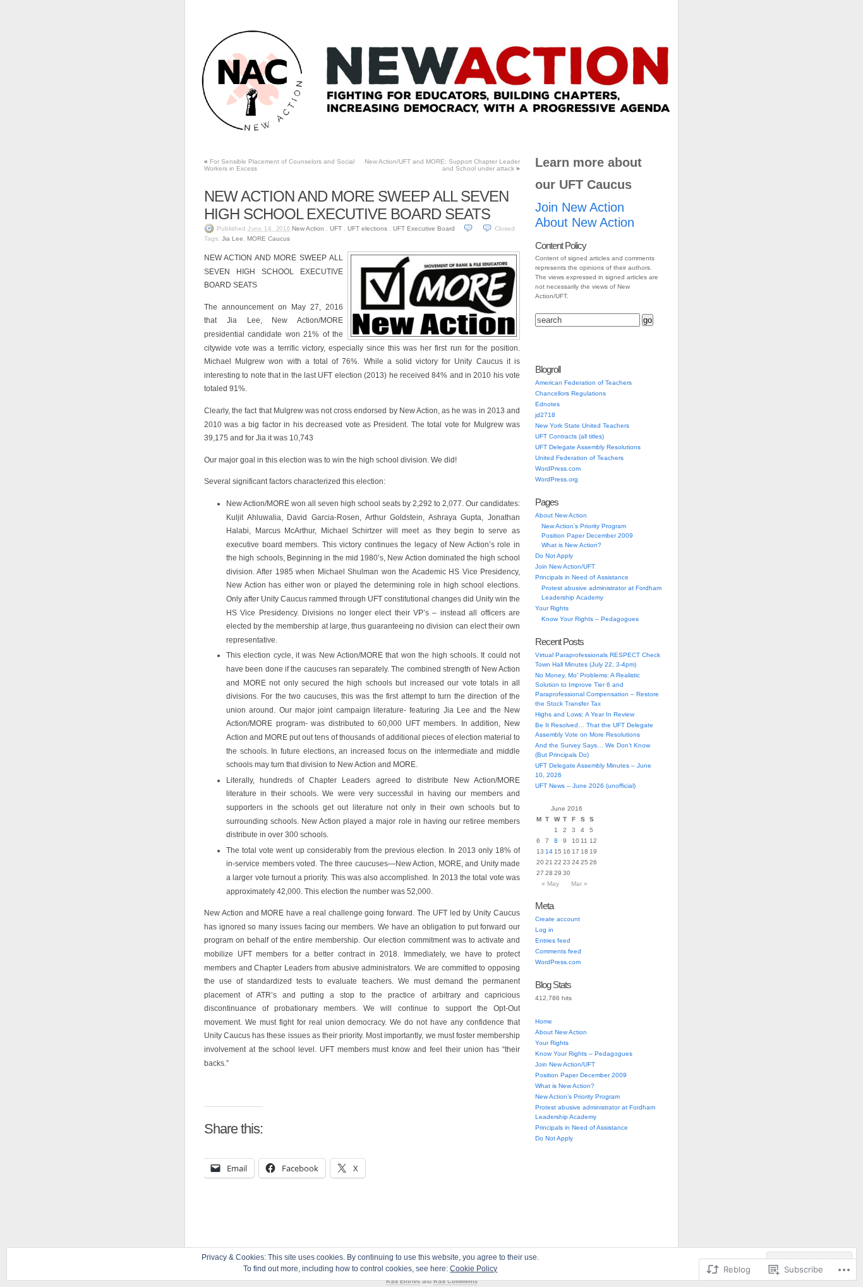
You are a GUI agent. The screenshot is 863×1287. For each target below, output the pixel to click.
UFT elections (367, 228)
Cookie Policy (473, 1268)
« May (550, 883)
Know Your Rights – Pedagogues (590, 618)
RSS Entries (403, 1281)
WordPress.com (558, 468)
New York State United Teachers (582, 425)
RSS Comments (455, 1281)
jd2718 (545, 414)
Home (543, 1021)
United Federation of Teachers (579, 457)
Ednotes (547, 404)
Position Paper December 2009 (587, 535)
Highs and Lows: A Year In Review (584, 714)
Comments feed (558, 951)
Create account (557, 918)
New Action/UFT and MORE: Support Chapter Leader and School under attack (442, 165)
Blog (223, 131)
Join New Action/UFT (281, 131)
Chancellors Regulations (570, 393)
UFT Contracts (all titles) (569, 436)
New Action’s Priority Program (583, 526)
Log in (544, 929)
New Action (308, 228)
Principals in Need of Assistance (379, 131)
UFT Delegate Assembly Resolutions (588, 447)
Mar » (579, 883)
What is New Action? (571, 544)
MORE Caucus (268, 238)
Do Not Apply (467, 131)
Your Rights (524, 131)
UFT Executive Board (424, 228)
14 (549, 851)
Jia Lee (232, 238)
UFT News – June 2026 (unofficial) (585, 785)
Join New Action (579, 207)
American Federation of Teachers (583, 382)
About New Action (588, 131)
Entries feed (552, 940)
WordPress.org (556, 479)
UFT (336, 228)
